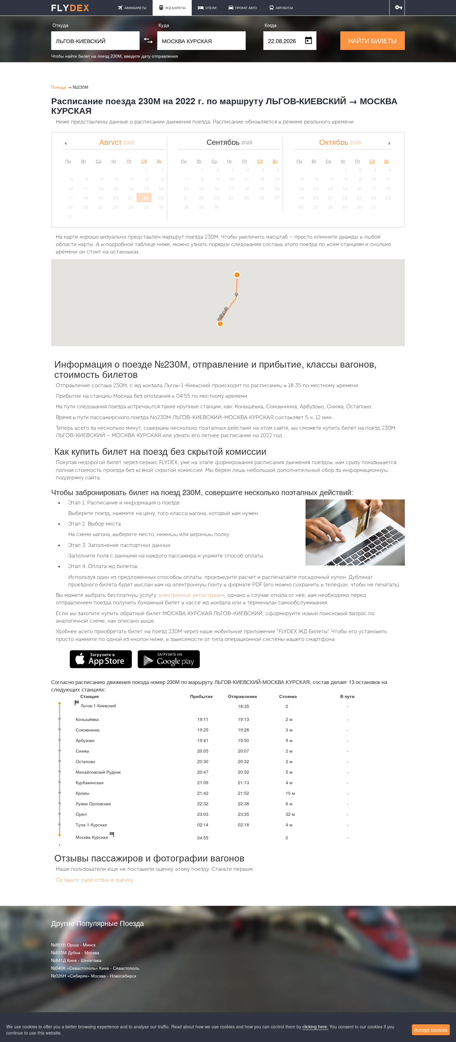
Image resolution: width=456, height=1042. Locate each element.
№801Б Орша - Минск (73, 944)
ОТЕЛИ (210, 8)
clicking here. (315, 1026)
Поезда (58, 87)
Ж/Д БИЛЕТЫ (175, 8)
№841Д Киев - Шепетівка (76, 960)
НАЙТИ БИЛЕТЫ (372, 40)
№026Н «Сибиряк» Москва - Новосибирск (93, 976)
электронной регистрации (191, 595)
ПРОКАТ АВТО (245, 8)
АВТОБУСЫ (284, 8)
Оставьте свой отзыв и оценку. (95, 880)
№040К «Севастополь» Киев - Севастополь (95, 968)
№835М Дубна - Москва (75, 952)
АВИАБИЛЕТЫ (134, 8)
